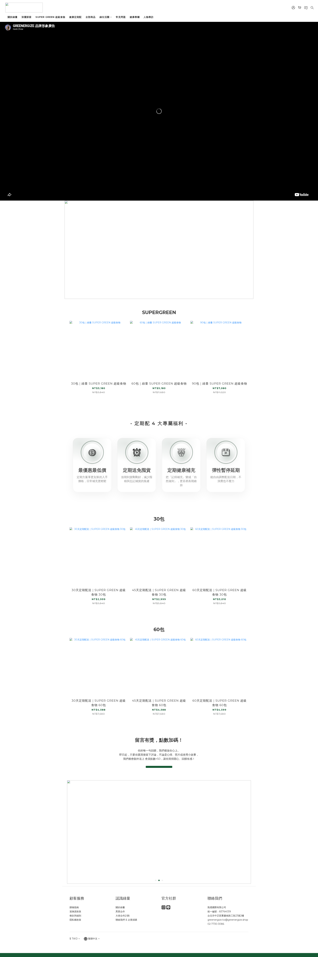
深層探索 (26, 17)
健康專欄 (135, 17)
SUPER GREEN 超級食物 (50, 17)
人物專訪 (149, 17)
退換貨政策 (75, 911)
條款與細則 (75, 915)
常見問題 (121, 17)
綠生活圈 (104, 17)
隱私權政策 (75, 919)
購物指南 (74, 907)
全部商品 (91, 17)
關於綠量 (13, 17)
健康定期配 (75, 17)
